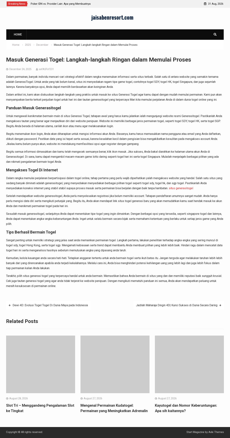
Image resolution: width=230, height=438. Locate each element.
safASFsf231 (46, 69)
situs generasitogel (181, 188)
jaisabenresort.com (112, 17)
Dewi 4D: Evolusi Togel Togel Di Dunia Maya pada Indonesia (50, 305)
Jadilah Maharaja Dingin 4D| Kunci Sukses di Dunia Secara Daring (176, 305)
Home (18, 34)
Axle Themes (216, 432)
